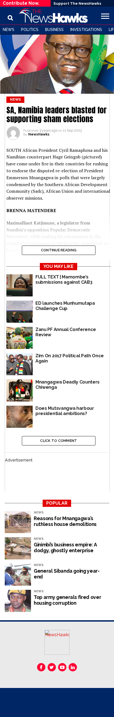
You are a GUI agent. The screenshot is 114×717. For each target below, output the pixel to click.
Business (54, 29)
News (8, 29)
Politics (29, 29)
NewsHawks (39, 134)
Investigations (86, 29)
